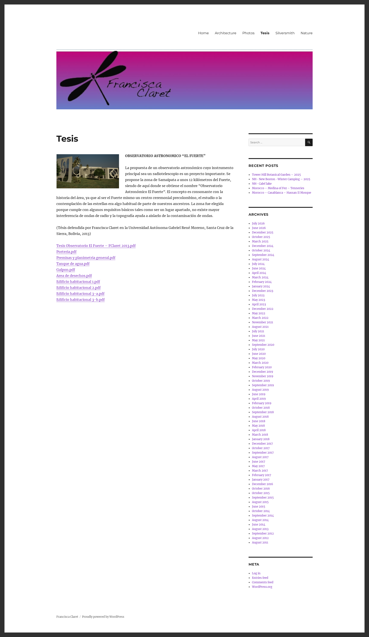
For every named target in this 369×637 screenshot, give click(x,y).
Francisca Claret (67, 617)
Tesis (265, 33)
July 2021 (258, 331)
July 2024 (258, 264)
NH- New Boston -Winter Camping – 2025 (281, 179)
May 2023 (258, 300)
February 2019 (261, 403)
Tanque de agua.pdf (72, 263)
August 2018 (260, 417)
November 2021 (262, 322)
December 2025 (262, 232)
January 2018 (260, 439)
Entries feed (260, 578)
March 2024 (260, 277)
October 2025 (261, 237)
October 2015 (261, 493)
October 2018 (261, 408)
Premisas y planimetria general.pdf (85, 257)
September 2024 (263, 255)
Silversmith (285, 33)
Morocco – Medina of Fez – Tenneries (278, 188)
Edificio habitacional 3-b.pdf (80, 299)
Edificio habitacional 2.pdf (78, 287)
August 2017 (260, 457)
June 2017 (258, 461)
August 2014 (260, 520)
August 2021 (260, 327)
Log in (256, 573)
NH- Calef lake (262, 184)
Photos (248, 33)
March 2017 (260, 470)
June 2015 (258, 506)
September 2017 (263, 452)
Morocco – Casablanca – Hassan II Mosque (281, 193)
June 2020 (259, 354)
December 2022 (262, 309)
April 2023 (259, 304)
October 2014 (261, 511)
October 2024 (261, 250)
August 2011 (260, 542)
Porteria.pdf (66, 251)
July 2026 (258, 223)
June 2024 (259, 268)
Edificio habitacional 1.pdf (78, 281)
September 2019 (263, 385)
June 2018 (258, 421)
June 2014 (258, 524)
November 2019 (262, 376)
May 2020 (258, 358)
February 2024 (262, 282)
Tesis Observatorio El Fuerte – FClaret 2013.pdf (96, 246)
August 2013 (260, 529)
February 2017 (261, 475)
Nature (307, 33)
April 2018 (259, 430)
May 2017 (258, 466)
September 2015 (263, 497)
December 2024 (262, 246)
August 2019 (260, 390)
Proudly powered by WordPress (103, 617)
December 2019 (262, 372)
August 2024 (260, 259)
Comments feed (262, 582)
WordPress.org (262, 587)
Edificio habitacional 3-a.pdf (80, 293)
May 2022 (258, 313)
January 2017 (260, 479)
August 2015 (260, 502)
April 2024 (259, 273)
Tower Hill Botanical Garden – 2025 (276, 175)
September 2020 (263, 345)
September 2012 (263, 533)
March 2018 (260, 435)
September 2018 (263, 412)
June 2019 (258, 394)
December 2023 (262, 291)
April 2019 (259, 399)
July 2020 (258, 349)
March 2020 (260, 363)
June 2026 (259, 228)
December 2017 (262, 443)
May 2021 (258, 340)
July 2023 (258, 295)
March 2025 (260, 241)
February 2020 (262, 367)
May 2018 (258, 426)
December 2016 (262, 484)
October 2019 (261, 381)
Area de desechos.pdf (74, 275)
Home (203, 33)
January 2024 (261, 286)
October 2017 (261, 448)
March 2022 (260, 318)
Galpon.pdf (65, 269)
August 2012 (260, 538)
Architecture (225, 33)
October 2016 (261, 488)
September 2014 (263, 515)
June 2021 (258, 336)
